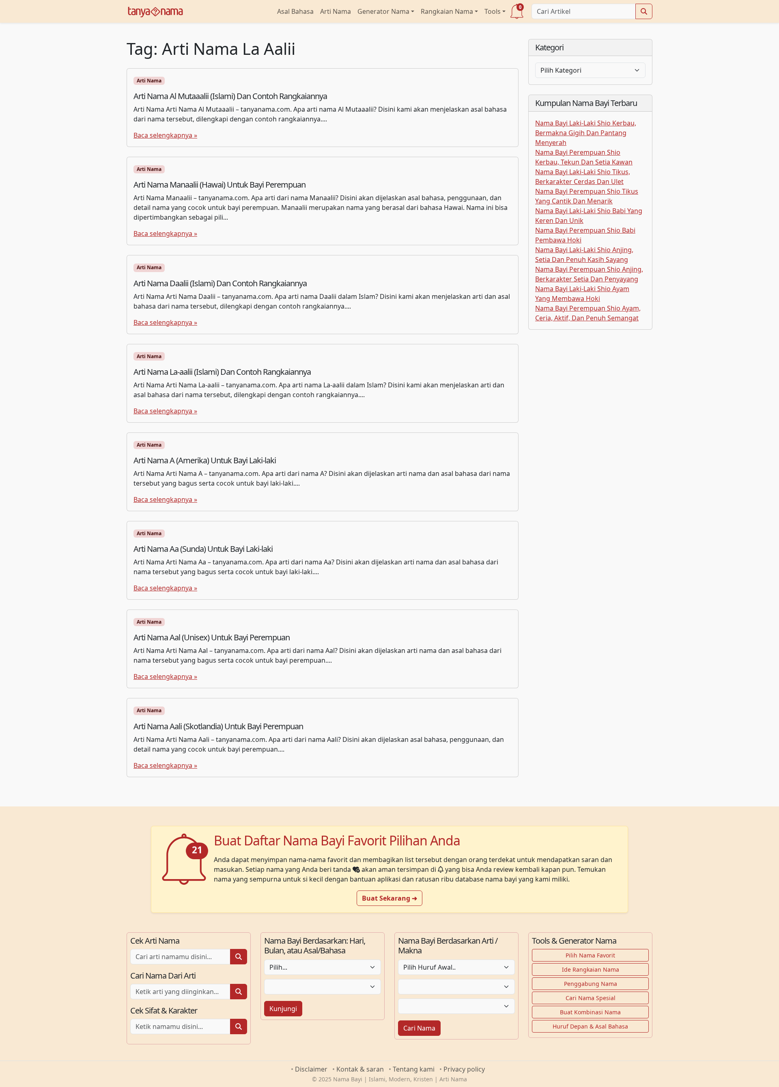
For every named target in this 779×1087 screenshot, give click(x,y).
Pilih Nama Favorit (590, 955)
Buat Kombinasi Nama (590, 1012)
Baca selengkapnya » (165, 135)
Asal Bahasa (295, 11)
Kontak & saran (360, 1069)
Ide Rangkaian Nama (590, 969)
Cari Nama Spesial (590, 998)
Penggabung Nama (590, 984)
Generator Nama (383, 11)
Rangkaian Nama (447, 11)
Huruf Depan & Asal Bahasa (590, 1026)
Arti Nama (335, 11)
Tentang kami (414, 1069)
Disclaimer (311, 1069)
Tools (492, 11)
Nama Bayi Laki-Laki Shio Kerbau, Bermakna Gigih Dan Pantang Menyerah (585, 133)
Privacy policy (464, 1069)
